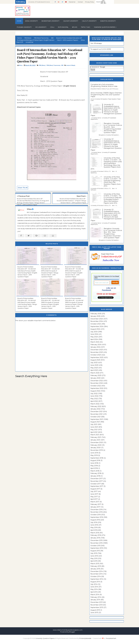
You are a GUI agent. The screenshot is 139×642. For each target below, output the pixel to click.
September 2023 (96, 357)
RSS (96, 278)
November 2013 (96, 605)
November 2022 (96, 383)
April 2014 (94, 592)
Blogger (72, 632)
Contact (80, 2)
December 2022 (96, 381)
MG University (40, 27)
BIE (62, 65)
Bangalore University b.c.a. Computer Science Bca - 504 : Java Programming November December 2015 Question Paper (113, 233)
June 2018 (94, 463)
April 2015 (94, 561)
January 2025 (95, 316)
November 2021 (96, 414)
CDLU (52, 27)
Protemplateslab (85, 638)
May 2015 (94, 558)
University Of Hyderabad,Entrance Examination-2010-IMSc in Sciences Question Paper (39, 2)
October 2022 (95, 386)
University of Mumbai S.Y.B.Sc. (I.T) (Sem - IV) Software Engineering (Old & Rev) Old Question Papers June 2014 (112, 181)
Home (19, 21)
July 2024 (94, 332)
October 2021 (95, 417)
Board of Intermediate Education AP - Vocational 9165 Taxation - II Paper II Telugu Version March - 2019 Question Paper (71, 200)
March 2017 (94, 502)
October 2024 (95, 324)
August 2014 (95, 582)
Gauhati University (70, 21)
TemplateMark (111, 638)
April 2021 (94, 432)
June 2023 (94, 365)
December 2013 (96, 602)
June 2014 (94, 587)
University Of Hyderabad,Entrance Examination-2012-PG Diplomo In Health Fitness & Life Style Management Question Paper (106, 110)
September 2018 (96, 458)
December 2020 (96, 442)
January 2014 (95, 600)
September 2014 (96, 579)
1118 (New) (42, 65)
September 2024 (96, 326)
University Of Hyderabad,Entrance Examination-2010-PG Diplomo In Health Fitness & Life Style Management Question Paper (106, 215)
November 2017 (96, 481)
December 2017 (96, 479)
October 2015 (95, 546)
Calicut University (89, 21)
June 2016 (94, 525)
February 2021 (95, 437)
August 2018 (95, 460)
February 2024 (95, 345)
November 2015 (96, 543)
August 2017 (95, 489)
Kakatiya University (108, 21)
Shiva (29, 209)
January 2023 (95, 378)
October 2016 (95, 515)
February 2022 (95, 406)
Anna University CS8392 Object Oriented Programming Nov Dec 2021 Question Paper (106, 94)
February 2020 (96, 445)
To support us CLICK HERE (100, 49)
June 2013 (94, 613)
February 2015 (95, 566)
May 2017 (94, 497)
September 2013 (96, 607)
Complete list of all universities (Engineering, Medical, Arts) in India (104, 85)
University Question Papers (45, 638)
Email (117, 276)
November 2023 (96, 352)
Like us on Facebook (109, 289)
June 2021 (94, 427)
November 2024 (96, 321)
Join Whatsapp (96, 43)
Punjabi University (24, 27)
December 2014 (96, 571)
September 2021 (96, 419)
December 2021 (96, 411)
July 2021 (93, 424)
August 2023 (95, 360)
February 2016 (95, 535)
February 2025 (95, 314)
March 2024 (94, 342)
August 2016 (95, 520)
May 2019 (94, 455)
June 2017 (94, 494)
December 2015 (96, 540)
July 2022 (94, 393)
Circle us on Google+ (106, 294)
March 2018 (94, 471)
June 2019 (94, 453)
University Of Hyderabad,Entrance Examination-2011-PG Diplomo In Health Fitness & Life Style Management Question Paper (106, 144)
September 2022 (96, 388)
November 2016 (96, 512)
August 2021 (95, 422)
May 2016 (94, 527)
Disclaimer (72, 2)
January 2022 (95, 409)
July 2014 (93, 584)
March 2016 (94, 533)
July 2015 (93, 553)
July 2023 (94, 363)
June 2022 (94, 396)
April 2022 (94, 401)
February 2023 (95, 375)
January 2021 (95, 440)
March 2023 (94, 373)
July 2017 (93, 491)
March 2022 (94, 404)
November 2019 (96, 450)
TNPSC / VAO (85, 27)
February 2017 (95, 504)
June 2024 (94, 334)
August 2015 (95, 551)
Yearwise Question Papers (104, 27)
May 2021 (94, 430)
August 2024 (95, 329)
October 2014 (95, 576)
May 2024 (94, 337)
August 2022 (95, 391)
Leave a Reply (70, 65)
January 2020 (95, 448)
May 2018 (94, 466)
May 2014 (94, 589)
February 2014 (95, 597)
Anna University (31, 21)
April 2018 (94, 468)
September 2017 (96, 486)
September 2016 (96, 517)
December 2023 (96, 350)
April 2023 (94, 370)
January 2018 (95, 476)
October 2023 (95, 355)
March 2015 (94, 564)
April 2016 (94, 530)
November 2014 (96, 574)
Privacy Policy (89, 2)
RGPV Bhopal (63, 27)
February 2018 (95, 473)
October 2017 (95, 484)
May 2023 (94, 368)
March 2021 (94, 435)
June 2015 (94, 556)
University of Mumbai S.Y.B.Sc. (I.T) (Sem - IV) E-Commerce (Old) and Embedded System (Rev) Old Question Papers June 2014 (112, 198)
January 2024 (95, 347)
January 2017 (95, 507)
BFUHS (74, 27)
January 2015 (95, 569)
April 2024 (94, 339)
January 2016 (95, 538)
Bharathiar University (51, 21)
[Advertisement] (28, 75)
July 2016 (93, 522)
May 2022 (94, 399)
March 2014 (94, 595)
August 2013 (95, 610)
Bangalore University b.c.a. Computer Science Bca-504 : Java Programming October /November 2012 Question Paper (113, 127)
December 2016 (96, 510)
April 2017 (94, 499)
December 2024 (96, 319)
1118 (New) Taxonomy (53, 65)
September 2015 (96, 548)
